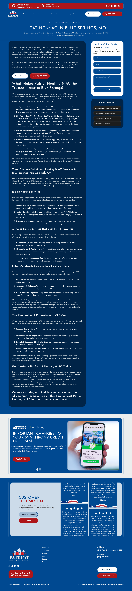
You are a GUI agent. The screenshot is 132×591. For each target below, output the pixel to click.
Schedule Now (93, 14)
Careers (45, 562)
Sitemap (103, 584)
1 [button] (37, 469)
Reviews (45, 553)
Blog (43, 556)
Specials (45, 559)
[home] (13, 14)
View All (28, 520)
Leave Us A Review (28, 514)
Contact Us (46, 550)
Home (50, 22)
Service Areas (58, 22)
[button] (27, 14)
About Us (45, 547)
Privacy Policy (82, 584)
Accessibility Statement (115, 584)
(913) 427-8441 (104, 47)
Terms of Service (94, 584)
